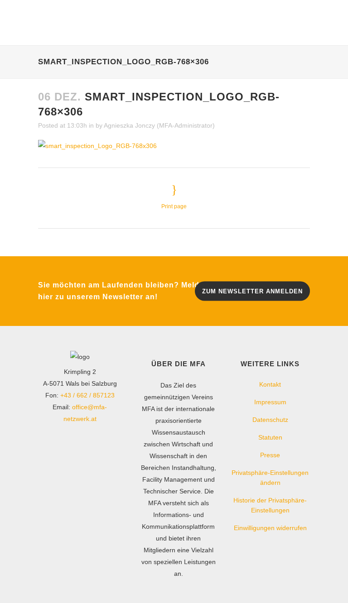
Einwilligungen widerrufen (270, 527)
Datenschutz (270, 419)
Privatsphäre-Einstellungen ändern (270, 477)
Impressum (270, 402)
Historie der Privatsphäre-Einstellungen (270, 505)
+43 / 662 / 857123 (87, 395)
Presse (270, 455)
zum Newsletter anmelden (252, 290)
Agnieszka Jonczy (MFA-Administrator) (159, 125)
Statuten (270, 437)
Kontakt (270, 384)
